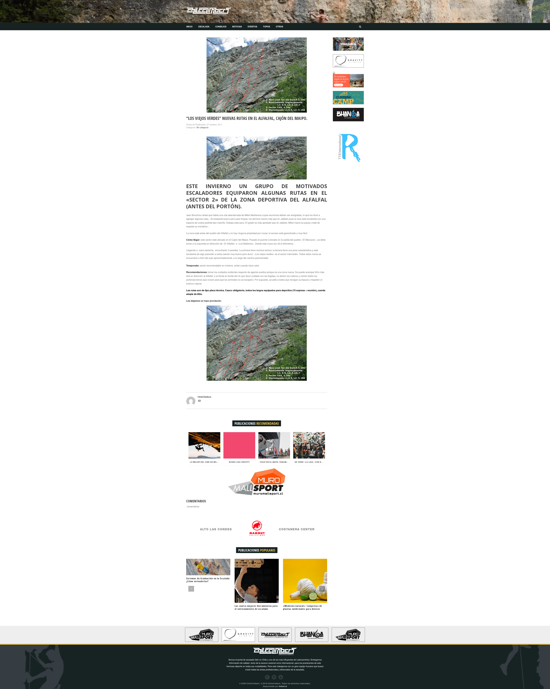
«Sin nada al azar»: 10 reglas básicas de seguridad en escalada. (304, 607)
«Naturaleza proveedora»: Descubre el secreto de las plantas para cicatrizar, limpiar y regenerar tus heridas (208, 608)
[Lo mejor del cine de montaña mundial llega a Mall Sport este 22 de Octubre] (204, 445)
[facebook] (267, 677)
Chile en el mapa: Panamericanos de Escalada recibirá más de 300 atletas (275, 462)
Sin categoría (202, 127)
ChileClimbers (204, 396)
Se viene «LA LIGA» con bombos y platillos (310, 462)
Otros (279, 26)
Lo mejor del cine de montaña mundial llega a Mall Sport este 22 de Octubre (205, 462)
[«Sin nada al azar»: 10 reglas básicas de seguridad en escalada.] (305, 581)
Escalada (203, 26)
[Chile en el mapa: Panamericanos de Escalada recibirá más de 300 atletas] (274, 445)
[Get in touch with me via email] (199, 401)
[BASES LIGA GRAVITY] (239, 445)
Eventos (252, 26)
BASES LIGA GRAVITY (239, 462)
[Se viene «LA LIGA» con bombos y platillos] (309, 445)
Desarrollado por (275, 686)
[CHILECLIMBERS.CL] (209, 11)
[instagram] (274, 677)
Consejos (220, 26)
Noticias (237, 26)
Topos (266, 26)
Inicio (189, 26)
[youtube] (280, 677)
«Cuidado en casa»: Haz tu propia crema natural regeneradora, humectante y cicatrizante (253, 608)
